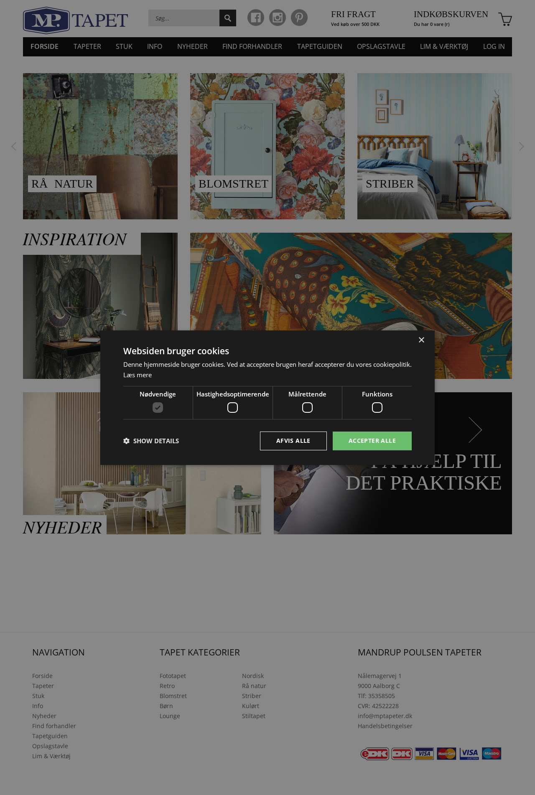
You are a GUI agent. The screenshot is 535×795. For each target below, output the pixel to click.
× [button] (421, 340)
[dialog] (267, 397)
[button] (151, 440)
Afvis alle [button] (293, 440)
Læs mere (137, 375)
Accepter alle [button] (372, 440)
